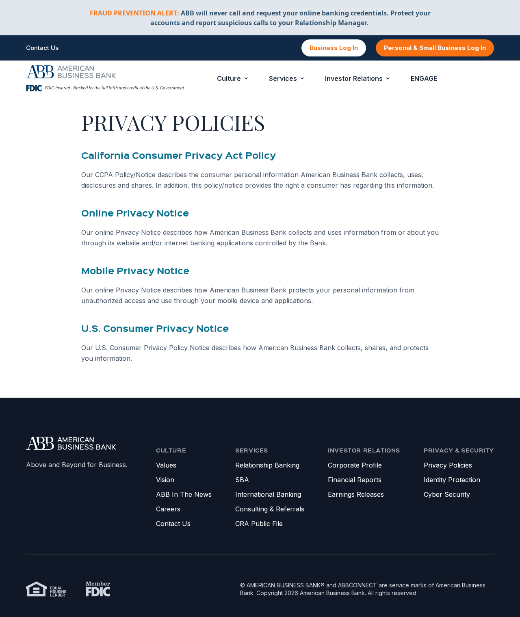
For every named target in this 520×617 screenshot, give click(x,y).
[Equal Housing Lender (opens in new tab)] (46, 589)
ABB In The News (184, 494)
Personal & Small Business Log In (435, 48)
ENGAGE (424, 78)
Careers (168, 509)
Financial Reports (354, 480)
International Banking (268, 494)
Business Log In (334, 48)
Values (166, 465)
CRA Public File (259, 524)
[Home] (71, 443)
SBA (242, 480)
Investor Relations (354, 78)
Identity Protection (452, 480)
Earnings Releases (356, 494)
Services (283, 78)
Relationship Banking (267, 465)
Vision (165, 480)
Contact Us (42, 48)
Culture (229, 78)
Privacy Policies (448, 465)
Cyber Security (447, 494)
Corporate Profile (355, 465)
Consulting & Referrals (269, 509)
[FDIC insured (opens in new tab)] (98, 589)
